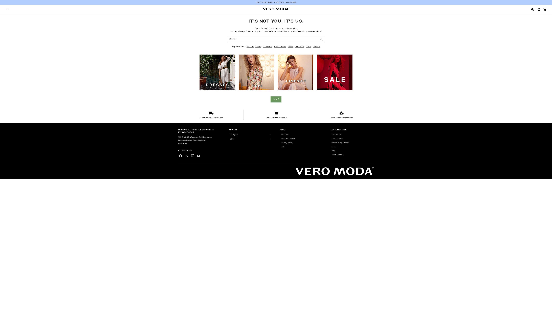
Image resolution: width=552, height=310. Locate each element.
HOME (276, 99)
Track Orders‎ (337, 139)
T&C (282, 147)
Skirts (290, 47)
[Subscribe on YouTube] (198, 155)
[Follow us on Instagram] (192, 155)
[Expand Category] (270, 135)
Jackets (316, 47)
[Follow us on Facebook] (180, 155)
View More (182, 144)
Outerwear (267, 47)
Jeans (258, 47)
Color (232, 139)
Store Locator (337, 155)
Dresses (250, 47)
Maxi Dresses (280, 47)
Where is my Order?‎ (340, 143)
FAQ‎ (333, 147)
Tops (308, 47)
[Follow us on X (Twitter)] (186, 155)
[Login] (539, 9)
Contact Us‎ (336, 135)
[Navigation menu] (7, 9)
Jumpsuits (299, 47)
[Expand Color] (270, 139)
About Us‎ (284, 135)
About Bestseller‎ (288, 139)
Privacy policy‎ (287, 143)
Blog (333, 151)
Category (234, 135)
